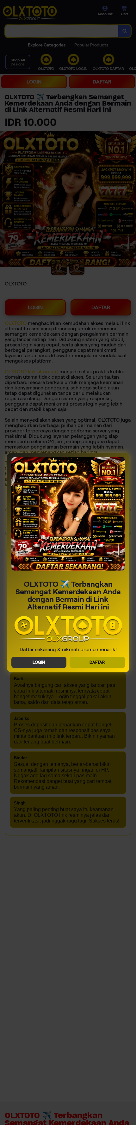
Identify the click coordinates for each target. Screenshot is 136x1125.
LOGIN (39, 662)
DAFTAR (97, 662)
